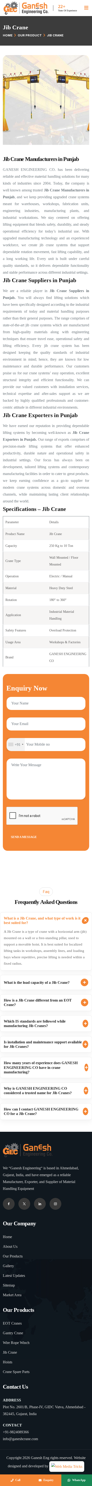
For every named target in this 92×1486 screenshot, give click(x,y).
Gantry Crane (13, 1333)
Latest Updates (14, 1276)
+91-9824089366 (16, 1432)
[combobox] (16, 744)
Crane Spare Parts (16, 1372)
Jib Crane (10, 1352)
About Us (10, 1246)
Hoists (7, 1362)
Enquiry (48, 1480)
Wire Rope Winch (16, 1343)
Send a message (24, 837)
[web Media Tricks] (66, 1466)
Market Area (12, 1295)
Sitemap (9, 1285)
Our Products (13, 1256)
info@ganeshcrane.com (20, 1439)
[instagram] (40, 1204)
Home (8, 35)
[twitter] (24, 1204)
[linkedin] (55, 1204)
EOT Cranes (12, 1323)
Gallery (8, 1266)
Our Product (30, 35)
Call (17, 1480)
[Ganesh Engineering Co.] (26, 8)
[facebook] (9, 1204)
